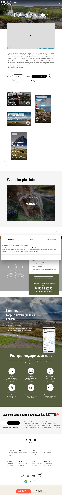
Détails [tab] (31, 239)
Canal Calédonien (19, 276)
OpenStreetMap (45, 48)
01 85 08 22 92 (43, 288)
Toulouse (47, 461)
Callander (20, 263)
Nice (21, 461)
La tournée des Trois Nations (18, 143)
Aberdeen (11, 270)
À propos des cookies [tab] (51, 239)
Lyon (33, 450)
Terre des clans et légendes (15, 93)
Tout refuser (11, 256)
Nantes (9, 461)
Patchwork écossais (40, 106)
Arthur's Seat (12, 263)
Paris (33, 461)
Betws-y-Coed (19, 273)
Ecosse (31, 201)
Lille (20, 450)
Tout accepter (50, 256)
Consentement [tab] (11, 239)
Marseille (47, 450)
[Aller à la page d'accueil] (6, 3)
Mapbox (39, 48)
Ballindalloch (19, 270)
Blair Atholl (12, 266)
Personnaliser (30, 256)
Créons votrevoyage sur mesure (23, 491)
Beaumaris (10, 273)
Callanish (19, 266)
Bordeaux (10, 450)
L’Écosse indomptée (16, 114)
